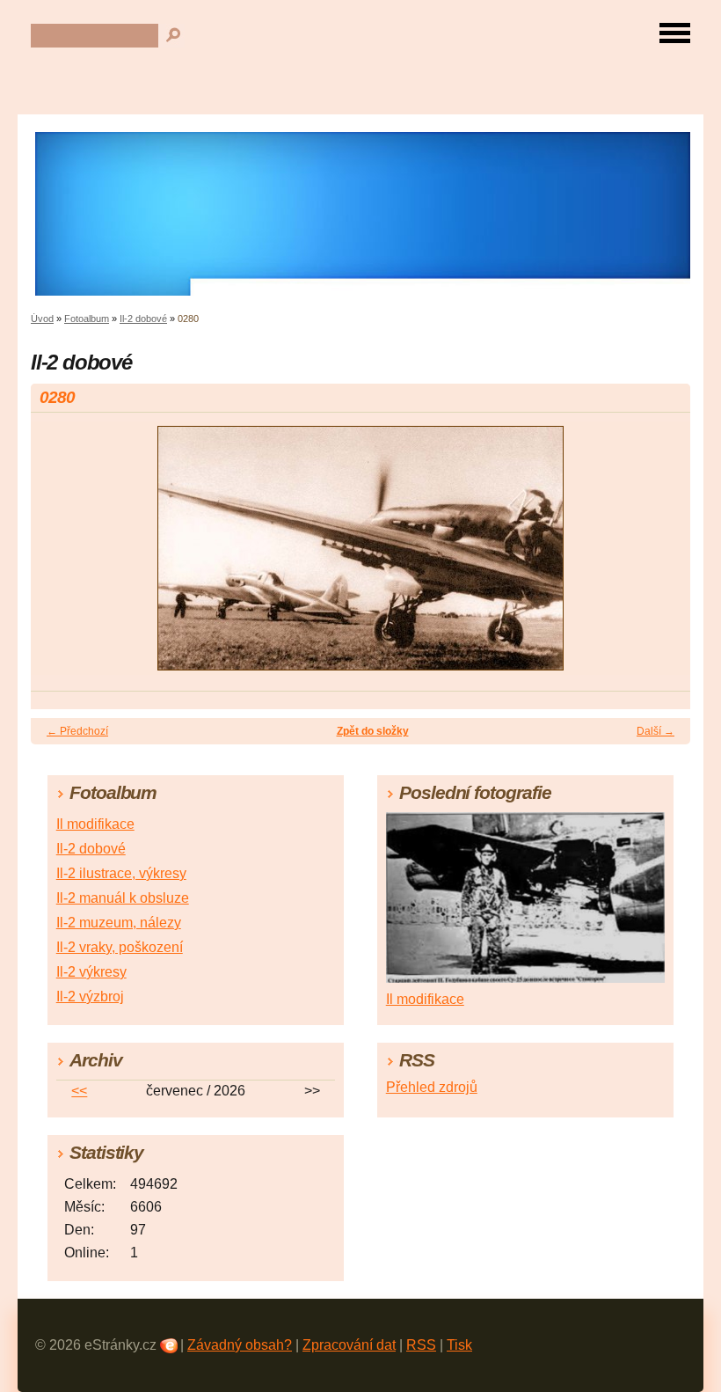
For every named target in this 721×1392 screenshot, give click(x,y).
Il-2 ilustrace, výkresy (121, 873)
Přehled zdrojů (431, 1087)
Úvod (42, 318)
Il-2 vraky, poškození (119, 947)
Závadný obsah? (239, 1344)
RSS (421, 1344)
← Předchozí (77, 731)
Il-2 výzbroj (90, 996)
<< (79, 1090)
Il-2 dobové (143, 318)
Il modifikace (95, 824)
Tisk (459, 1344)
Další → (655, 731)
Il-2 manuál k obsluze (122, 897)
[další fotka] (661, 556)
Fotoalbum (86, 318)
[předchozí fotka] (59, 556)
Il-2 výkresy (91, 971)
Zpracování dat (349, 1344)
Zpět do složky (373, 731)
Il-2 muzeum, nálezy (118, 922)
